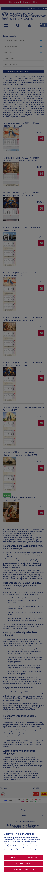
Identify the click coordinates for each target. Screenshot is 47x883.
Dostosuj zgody (24, 863)
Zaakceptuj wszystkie (23, 870)
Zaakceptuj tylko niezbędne (23, 857)
